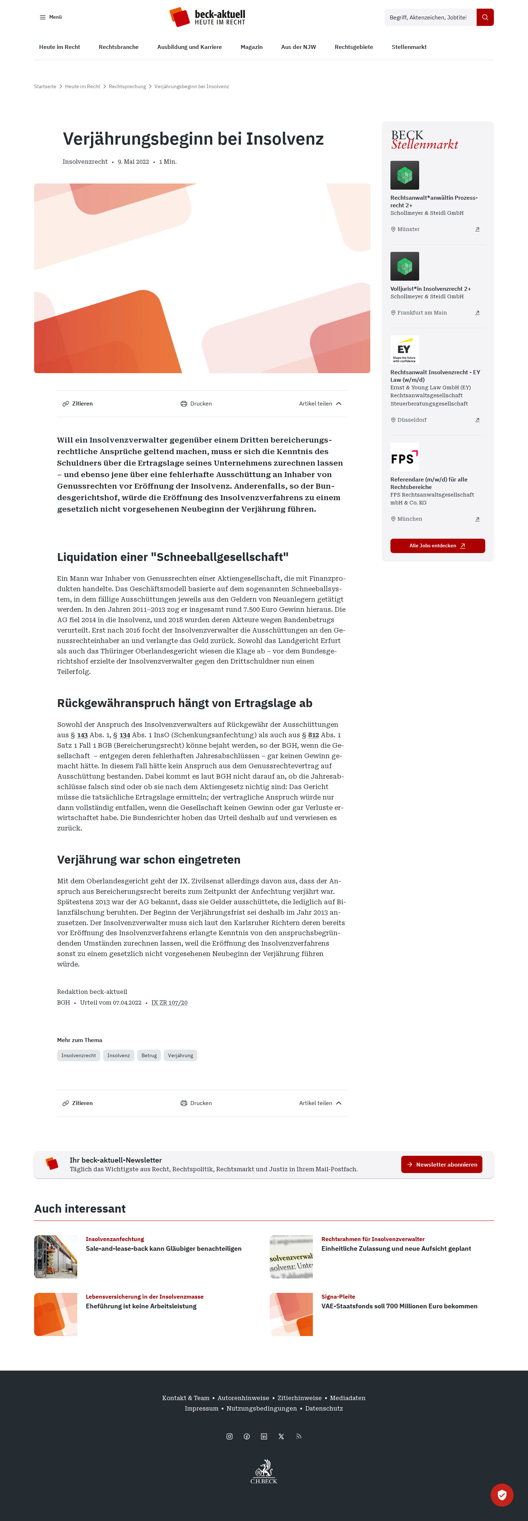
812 (313, 735)
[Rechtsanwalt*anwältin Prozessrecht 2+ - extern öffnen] (477, 229)
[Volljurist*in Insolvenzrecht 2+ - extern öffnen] (477, 313)
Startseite (45, 86)
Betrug (149, 1055)
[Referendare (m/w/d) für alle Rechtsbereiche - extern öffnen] (477, 519)
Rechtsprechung (127, 86)
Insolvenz (118, 1055)
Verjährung (180, 1055)
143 (82, 735)
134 (124, 735)
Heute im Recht (82, 86)
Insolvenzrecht (78, 1055)
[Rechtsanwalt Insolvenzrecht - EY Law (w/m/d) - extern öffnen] (477, 420)
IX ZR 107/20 (169, 1002)
